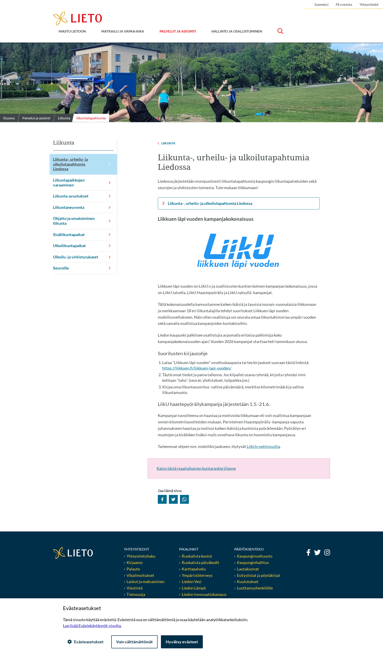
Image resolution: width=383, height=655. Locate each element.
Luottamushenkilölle (255, 587)
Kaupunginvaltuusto (254, 556)
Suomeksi (321, 4)
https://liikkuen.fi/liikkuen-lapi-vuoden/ (196, 368)
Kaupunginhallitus (253, 562)
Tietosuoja (136, 594)
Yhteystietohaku (141, 556)
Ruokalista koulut (197, 556)
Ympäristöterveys (197, 575)
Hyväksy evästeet (182, 641)
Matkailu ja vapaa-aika (122, 31)
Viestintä (135, 587)
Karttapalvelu (194, 568)
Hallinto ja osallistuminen (236, 31)
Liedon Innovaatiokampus (204, 594)
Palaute (133, 568)
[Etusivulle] (77, 18)
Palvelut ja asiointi (178, 31)
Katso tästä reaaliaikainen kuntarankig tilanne (196, 468)
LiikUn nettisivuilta (263, 446)
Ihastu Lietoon (72, 31)
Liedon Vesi (192, 581)
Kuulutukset (247, 581)
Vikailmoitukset (140, 575)
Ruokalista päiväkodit (200, 562)
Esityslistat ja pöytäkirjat (258, 575)
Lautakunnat (248, 568)
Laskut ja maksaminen (145, 581)
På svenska (344, 4)
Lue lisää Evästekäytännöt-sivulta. (92, 625)
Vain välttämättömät (134, 641)
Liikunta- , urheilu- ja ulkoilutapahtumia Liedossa (210, 203)
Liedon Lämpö (194, 587)
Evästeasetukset (89, 641)
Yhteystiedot (369, 4)
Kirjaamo (135, 562)
